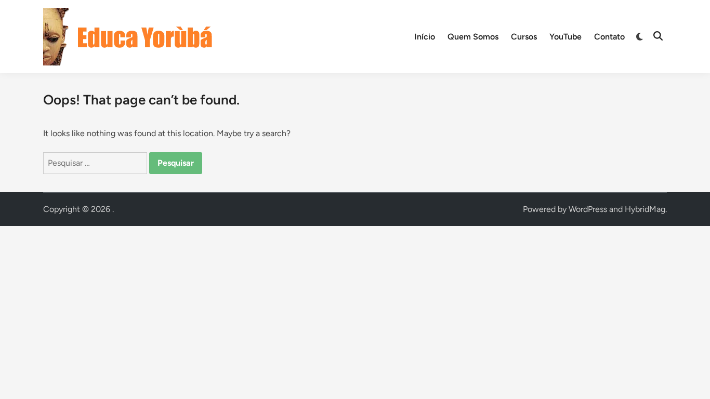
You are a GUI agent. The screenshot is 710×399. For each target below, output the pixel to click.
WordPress (588, 209)
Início (424, 37)
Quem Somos (473, 37)
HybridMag (645, 209)
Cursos (524, 37)
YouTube (565, 37)
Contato (609, 37)
